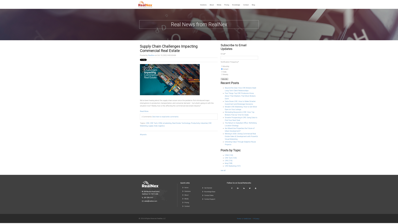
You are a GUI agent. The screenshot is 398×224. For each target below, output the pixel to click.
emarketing (167, 123)
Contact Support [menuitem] (209, 199)
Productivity (195, 123)
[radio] (239, 66)
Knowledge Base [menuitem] (209, 191)
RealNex (151, 55)
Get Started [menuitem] (208, 188)
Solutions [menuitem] (203, 5)
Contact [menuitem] (246, 5)
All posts (143, 134)
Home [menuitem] (186, 187)
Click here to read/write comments (165, 117)
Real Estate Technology (181, 123)
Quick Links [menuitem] (185, 183)
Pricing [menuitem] (226, 5)
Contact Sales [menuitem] (209, 195)
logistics (161, 126)
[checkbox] (239, 70)
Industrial (204, 123)
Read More (144, 111)
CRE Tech (154, 123)
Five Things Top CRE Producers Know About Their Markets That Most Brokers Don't (240, 96)
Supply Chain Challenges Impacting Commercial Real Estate (169, 48)
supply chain (153, 126)
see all (223, 170)
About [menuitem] (212, 5)
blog (228, 163)
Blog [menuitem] (253, 5)
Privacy (256, 218)
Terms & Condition (244, 218)
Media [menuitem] (219, 5)
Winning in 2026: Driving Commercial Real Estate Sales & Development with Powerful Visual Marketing (241, 136)
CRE (147, 123)
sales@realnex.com (150, 201)
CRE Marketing (232, 166)
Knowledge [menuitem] (236, 5)
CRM (160, 123)
